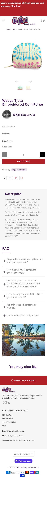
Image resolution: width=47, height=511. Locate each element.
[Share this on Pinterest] (16, 178)
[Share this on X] (4, 178)
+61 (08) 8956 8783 (15, 436)
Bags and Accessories (19, 170)
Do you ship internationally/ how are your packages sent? (24, 261)
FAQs (4, 426)
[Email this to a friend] (21, 178)
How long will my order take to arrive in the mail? (21, 271)
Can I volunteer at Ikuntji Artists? (23, 315)
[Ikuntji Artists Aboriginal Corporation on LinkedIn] (9, 403)
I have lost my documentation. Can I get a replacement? (24, 296)
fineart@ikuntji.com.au (15, 431)
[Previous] (16, 81)
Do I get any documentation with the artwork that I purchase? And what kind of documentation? (23, 283)
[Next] (30, 81)
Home (8, 29)
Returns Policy (7, 418)
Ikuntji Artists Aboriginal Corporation (26, 467)
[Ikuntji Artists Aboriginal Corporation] (23, 20)
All (14, 29)
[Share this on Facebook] (10, 178)
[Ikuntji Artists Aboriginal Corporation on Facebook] (3, 403)
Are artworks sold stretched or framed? (22, 306)
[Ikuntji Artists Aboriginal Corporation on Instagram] (6, 403)
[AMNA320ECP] (23, 56)
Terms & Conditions (9, 422)
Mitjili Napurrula (24, 114)
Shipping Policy (7, 415)
